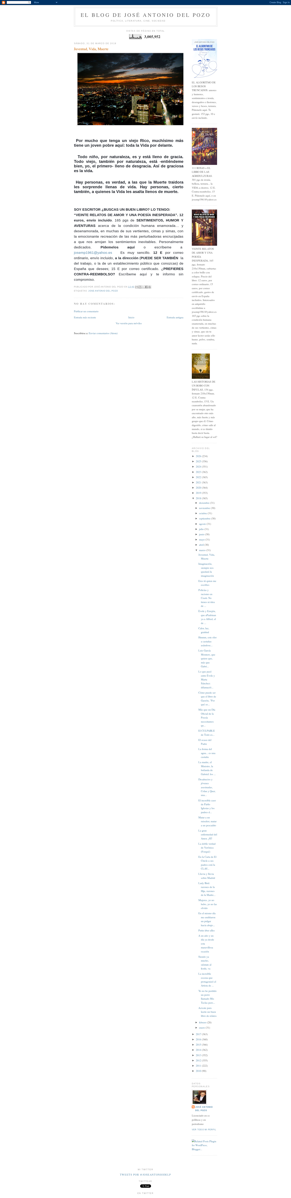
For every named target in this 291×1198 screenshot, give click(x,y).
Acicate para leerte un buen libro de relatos (207, 1011)
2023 (199, 472)
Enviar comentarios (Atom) (103, 333)
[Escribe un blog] (140, 287)
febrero (203, 1022)
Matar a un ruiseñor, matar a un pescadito (207, 821)
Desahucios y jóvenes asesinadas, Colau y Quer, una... (207, 787)
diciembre (204, 502)
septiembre (205, 518)
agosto (203, 523)
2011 (199, 1065)
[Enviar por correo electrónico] (136, 287)
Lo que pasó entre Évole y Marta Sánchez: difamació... (206, 679)
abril (201, 544)
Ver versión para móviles (129, 323)
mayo (202, 539)
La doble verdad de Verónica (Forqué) (207, 847)
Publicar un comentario (86, 311)
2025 (199, 461)
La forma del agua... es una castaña (206, 753)
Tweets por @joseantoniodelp (145, 1174)
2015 (199, 1044)
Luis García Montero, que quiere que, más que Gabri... (206, 658)
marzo (202, 550)
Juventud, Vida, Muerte (91, 48)
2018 (199, 498)
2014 (199, 1049)
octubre (203, 513)
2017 (199, 1034)
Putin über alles (206, 930)
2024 (199, 466)
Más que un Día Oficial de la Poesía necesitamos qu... (206, 717)
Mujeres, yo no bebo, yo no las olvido (207, 904)
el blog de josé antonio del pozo (146, 14)
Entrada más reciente (85, 317)
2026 (199, 456)
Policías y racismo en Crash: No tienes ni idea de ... (206, 598)
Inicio (131, 317)
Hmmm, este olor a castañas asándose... (207, 641)
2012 (199, 1060)
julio (201, 529)
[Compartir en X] (143, 287)
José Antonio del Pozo (204, 1108)
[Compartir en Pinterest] (149, 287)
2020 (199, 487)
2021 (199, 482)
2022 (199, 477)
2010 (199, 1071)
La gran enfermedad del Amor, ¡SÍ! (207, 834)
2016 (199, 1039)
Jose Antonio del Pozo (103, 291)
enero (202, 1027)
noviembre (205, 508)
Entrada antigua (175, 317)
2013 (199, 1055)
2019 (199, 492)
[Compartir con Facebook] (146, 287)
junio (202, 534)
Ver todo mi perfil (204, 1129)
